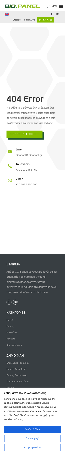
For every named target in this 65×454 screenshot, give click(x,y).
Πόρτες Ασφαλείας (16, 369)
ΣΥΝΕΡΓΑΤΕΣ (45, 19)
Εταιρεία (16, 20)
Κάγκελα (10, 338)
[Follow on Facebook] (51, 14)
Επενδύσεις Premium (17, 362)
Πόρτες (10, 326)
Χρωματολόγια (14, 345)
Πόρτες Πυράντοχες (16, 375)
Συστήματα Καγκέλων (17, 381)
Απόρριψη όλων (32, 447)
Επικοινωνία (29, 20)
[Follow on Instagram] (57, 14)
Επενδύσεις (12, 332)
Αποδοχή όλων (32, 429)
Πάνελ (9, 320)
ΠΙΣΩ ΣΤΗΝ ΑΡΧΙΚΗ (23, 134)
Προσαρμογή (32, 438)
